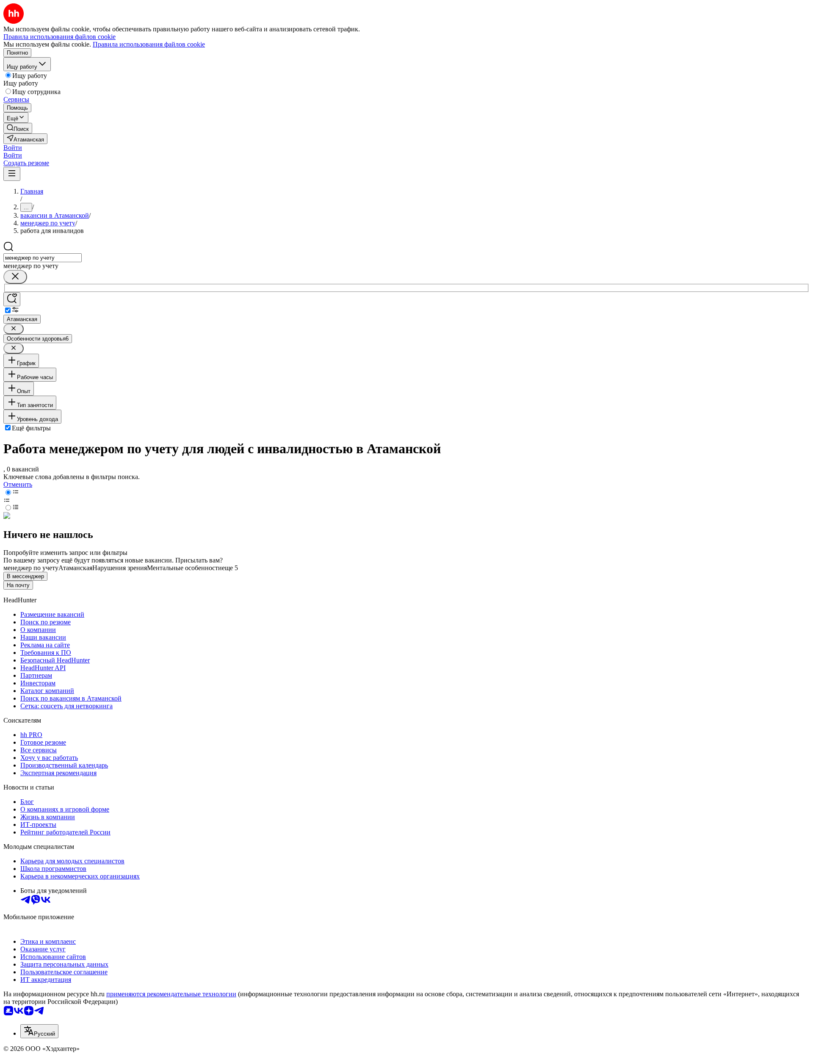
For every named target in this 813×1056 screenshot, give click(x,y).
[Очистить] (15, 277)
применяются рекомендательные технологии (171, 994)
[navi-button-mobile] (11, 174)
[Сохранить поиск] (11, 299)
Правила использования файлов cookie (149, 44)
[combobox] (42, 257)
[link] (17, 128)
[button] (12, 147)
